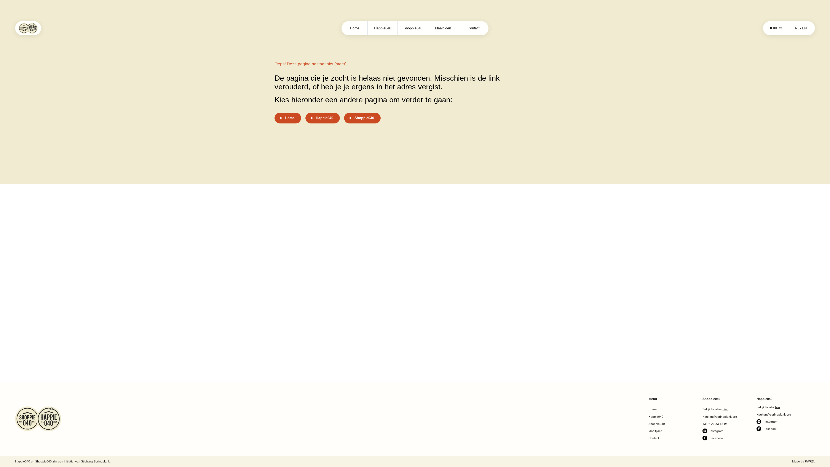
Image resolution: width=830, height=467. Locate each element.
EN (804, 28)
